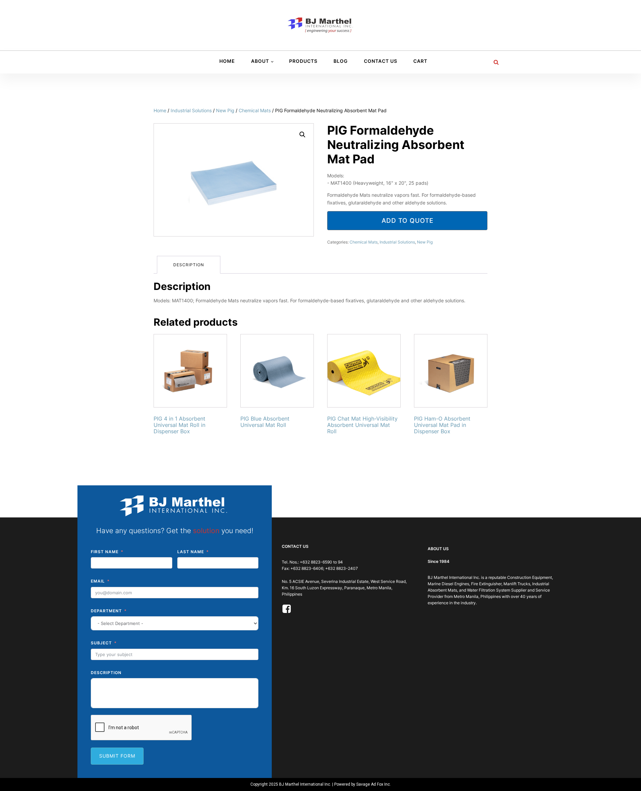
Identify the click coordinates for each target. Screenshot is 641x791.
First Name (105, 551)
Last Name (190, 551)
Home (227, 61)
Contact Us (380, 61)
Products (303, 61)
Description (188, 264)
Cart (420, 61)
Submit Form (117, 756)
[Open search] (496, 62)
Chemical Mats (255, 110)
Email (98, 581)
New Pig (225, 110)
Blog (341, 61)
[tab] (188, 265)
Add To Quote (407, 220)
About (260, 61)
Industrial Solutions (191, 110)
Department (106, 610)
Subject (101, 642)
